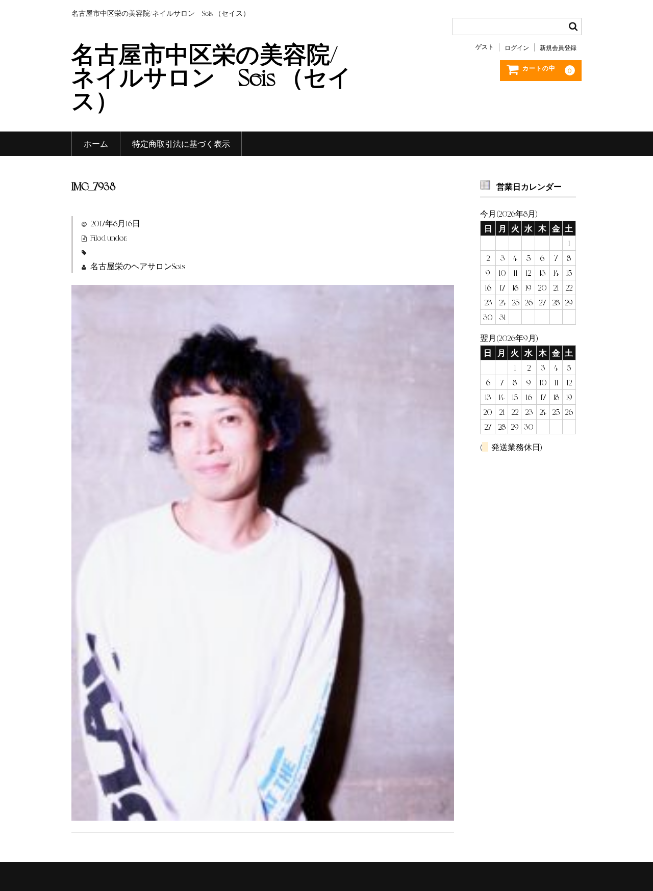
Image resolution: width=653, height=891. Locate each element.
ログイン (517, 47)
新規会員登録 (558, 47)
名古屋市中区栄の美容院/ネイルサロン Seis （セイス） (211, 76)
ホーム (96, 143)
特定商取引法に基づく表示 (181, 143)
